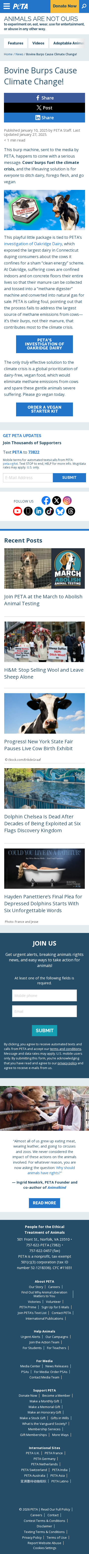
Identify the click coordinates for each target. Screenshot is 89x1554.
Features (15, 43)
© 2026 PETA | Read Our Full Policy (44, 1509)
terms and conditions (65, 1049)
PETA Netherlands (44, 1464)
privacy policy (67, 1063)
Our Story (36, 1287)
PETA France (54, 1453)
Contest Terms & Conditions (44, 1521)
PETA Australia (34, 1475)
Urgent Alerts (30, 1337)
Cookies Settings (44, 1548)
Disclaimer (44, 1526)
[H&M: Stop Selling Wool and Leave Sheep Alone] (44, 655)
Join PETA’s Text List (32, 1313)
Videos (38, 43)
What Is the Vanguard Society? (44, 1424)
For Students (32, 1348)
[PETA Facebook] (46, 500)
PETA (17, 452)
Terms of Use (57, 1537)
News (19, 54)
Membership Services (44, 1429)
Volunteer (53, 1302)
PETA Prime (28, 1307)
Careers (54, 1287)
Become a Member (56, 1395)
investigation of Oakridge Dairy (33, 243)
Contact (53, 1515)
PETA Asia (57, 1475)
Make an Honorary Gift (44, 1412)
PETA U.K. (33, 1453)
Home (8, 54)
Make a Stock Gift (32, 1418)
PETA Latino (59, 1481)
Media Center (30, 1366)
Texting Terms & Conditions (44, 1532)
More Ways (60, 1435)
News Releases (56, 1366)
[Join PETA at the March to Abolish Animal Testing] (44, 582)
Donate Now (28, 1395)
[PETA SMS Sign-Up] (28, 511)
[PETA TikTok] (49, 511)
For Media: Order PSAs (50, 1372)
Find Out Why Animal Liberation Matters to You (44, 1294)
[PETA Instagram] (67, 500)
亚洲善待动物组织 (33, 1481)
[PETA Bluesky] (60, 511)
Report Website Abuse (44, 1543)
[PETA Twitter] (56, 500)
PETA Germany (44, 1459)
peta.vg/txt (10, 464)
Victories (34, 1302)
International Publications (44, 1318)
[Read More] (44, 1149)
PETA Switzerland (34, 1470)
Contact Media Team (44, 1377)
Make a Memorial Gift (44, 1407)
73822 (33, 452)
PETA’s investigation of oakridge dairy (44, 344)
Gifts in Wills (60, 1418)
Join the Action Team (44, 1342)
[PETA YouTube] (17, 511)
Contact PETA (61, 1313)
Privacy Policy (32, 1537)
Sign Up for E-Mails (55, 1307)
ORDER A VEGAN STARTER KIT (45, 409)
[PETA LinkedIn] (38, 511)
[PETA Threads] (70, 511)
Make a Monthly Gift (44, 1401)
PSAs (25, 1372)
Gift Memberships (33, 1435)
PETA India (59, 1470)
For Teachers (56, 1348)
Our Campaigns (56, 1337)
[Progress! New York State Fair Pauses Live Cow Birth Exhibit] (44, 728)
